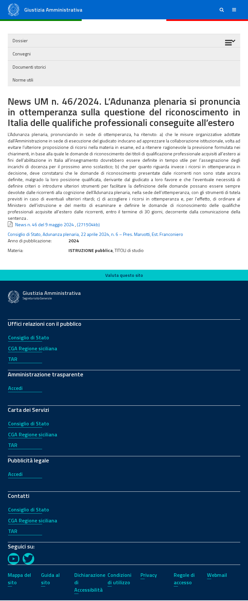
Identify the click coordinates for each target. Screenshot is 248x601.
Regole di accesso (184, 578)
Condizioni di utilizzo (119, 578)
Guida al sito (50, 578)
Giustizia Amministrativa (53, 10)
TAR (12, 359)
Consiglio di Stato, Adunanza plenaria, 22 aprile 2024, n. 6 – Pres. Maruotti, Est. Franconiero (95, 234)
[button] (221, 9)
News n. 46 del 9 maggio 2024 (44, 224)
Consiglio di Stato (28, 337)
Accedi (15, 388)
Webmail (217, 575)
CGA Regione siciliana (32, 348)
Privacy (148, 575)
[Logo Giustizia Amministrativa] (13, 9)
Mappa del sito (19, 578)
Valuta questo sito (124, 275)
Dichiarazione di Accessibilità (89, 582)
